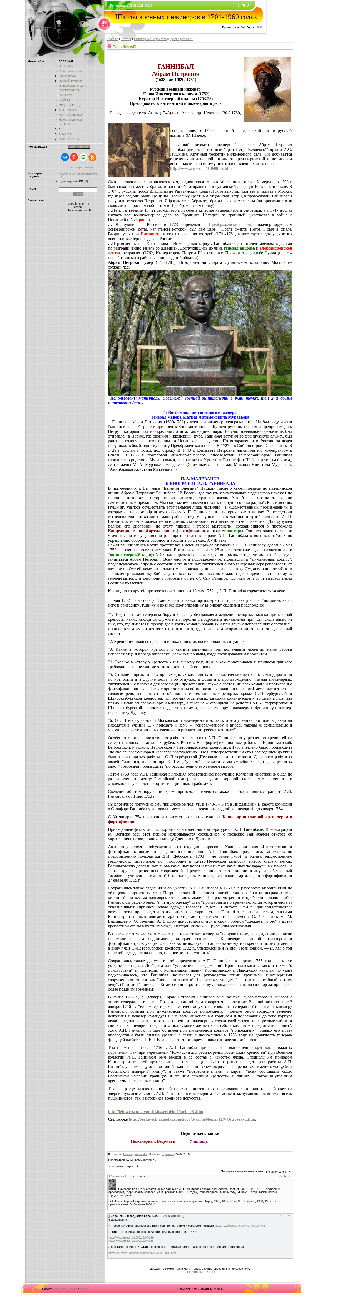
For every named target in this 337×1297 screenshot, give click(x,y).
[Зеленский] (113, 1188)
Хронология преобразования (79, 173)
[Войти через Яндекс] (74, 157)
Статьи (126, 39)
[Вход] (248, 5)
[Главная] (238, 5)
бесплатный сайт (65, 1288)
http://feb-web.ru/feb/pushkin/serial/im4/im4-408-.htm (155, 1111)
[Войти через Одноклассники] (92, 157)
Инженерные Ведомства (150, 39)
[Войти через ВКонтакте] (65, 157)
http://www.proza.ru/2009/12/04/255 (131, 1240)
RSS (260, 27)
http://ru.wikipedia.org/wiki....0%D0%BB (240, 1225)
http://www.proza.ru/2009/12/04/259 (131, 1237)
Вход (209, 1271)
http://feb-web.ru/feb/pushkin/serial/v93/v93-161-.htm (142, 1252)
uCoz (83, 1288)
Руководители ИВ (71, 181)
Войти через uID (79, 147)
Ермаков (168, 1154)
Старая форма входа (79, 167)
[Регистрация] (243, 5)
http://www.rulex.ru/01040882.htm (201, 168)
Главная (112, 39)
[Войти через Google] (83, 157)
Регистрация (195, 1271)
